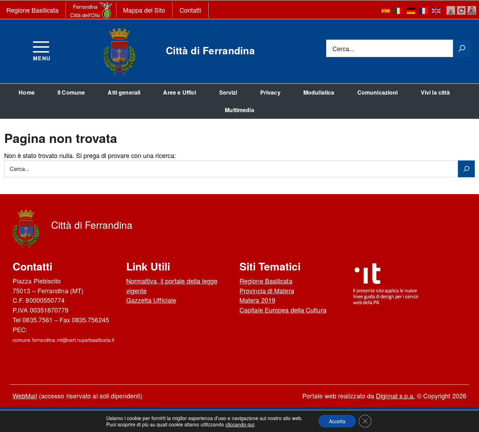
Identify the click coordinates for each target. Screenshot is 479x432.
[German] (411, 10)
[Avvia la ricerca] (462, 48)
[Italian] (398, 10)
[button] (337, 421)
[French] (424, 10)
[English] (436, 10)
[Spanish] (386, 10)
